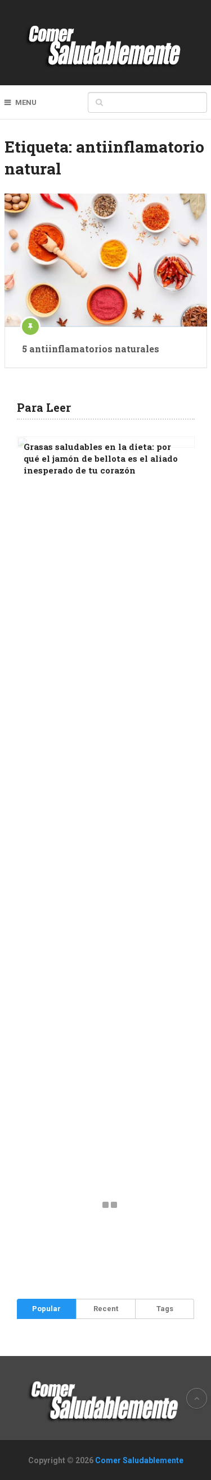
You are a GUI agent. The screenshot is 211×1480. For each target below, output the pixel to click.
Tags (164, 1308)
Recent (105, 1308)
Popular (46, 1308)
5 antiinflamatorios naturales (90, 349)
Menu (26, 102)
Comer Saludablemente (139, 1460)
